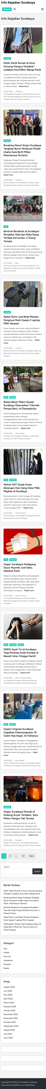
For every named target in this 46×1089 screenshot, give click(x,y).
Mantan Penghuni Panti (16, 353)
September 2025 (11, 1026)
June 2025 (8, 1038)
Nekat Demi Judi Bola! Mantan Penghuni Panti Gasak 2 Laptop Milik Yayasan (22, 320)
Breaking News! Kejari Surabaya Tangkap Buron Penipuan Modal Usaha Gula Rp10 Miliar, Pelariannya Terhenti (21, 900)
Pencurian (15, 518)
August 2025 (9, 1030)
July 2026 (8, 991)
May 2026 (8, 995)
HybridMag (30, 1085)
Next (31, 856)
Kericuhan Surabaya (26, 268)
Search (7, 867)
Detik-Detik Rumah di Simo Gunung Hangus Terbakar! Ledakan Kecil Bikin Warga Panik (22, 66)
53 (23, 856)
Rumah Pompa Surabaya (21, 439)
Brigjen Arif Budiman (11, 843)
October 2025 (10, 1022)
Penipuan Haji (35, 766)
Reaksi (12, 397)
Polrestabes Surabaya (26, 601)
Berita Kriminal (9, 351)
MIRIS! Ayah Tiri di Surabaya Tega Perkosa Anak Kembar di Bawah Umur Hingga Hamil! (21, 653)
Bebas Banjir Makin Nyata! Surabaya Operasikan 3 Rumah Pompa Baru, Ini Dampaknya (21, 405)
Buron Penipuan (10, 183)
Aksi (6, 226)
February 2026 (10, 1006)
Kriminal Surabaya (29, 598)
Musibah (7, 58)
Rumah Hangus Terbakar (20, 99)
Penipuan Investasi (31, 185)
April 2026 (8, 999)
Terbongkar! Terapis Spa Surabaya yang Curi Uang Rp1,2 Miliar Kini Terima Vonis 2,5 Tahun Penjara (23, 927)
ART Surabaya (9, 516)
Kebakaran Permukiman (31, 94)
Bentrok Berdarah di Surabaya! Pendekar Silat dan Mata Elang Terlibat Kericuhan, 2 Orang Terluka (22, 910)
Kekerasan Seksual (29, 680)
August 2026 (9, 987)
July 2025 (8, 1034)
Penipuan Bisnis (18, 185)
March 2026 (9, 1002)
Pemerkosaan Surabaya (13, 683)
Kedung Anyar (23, 845)
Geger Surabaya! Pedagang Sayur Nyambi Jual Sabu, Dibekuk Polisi (20, 567)
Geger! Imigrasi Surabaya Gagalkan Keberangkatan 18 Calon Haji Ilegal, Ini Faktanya (21, 732)
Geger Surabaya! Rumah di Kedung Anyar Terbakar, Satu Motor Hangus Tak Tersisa (21, 815)
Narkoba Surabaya (11, 601)
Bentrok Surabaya (10, 266)
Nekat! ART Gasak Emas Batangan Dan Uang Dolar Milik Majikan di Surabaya (22, 488)
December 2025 (11, 1014)
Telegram (6, 9)
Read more (24, 86)
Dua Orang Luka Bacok (26, 266)
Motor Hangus (35, 845)
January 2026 (9, 1010)
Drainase (7, 436)
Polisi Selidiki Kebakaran (13, 97)
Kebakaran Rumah (10, 845)
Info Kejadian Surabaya (18, 2)
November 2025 (11, 1018)
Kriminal (7, 141)
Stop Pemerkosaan (29, 683)
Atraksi (7, 952)
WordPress (16, 1085)
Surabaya (23, 518)
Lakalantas (8, 960)
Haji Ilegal (30, 763)
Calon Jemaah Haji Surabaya (14, 763)
